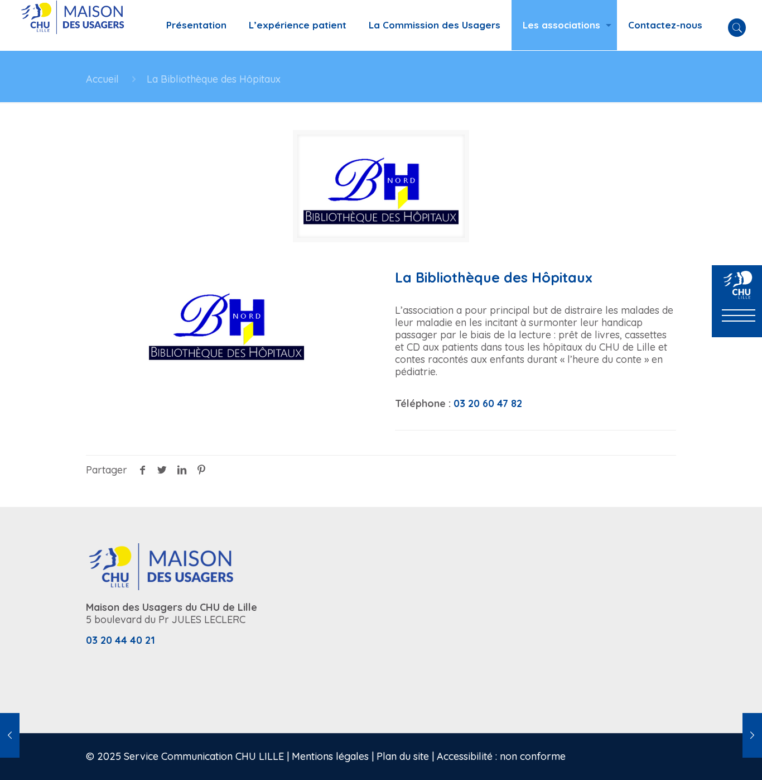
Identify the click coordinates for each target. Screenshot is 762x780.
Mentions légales (330, 756)
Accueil (102, 79)
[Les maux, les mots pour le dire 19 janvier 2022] (752, 735)
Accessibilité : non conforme (501, 756)
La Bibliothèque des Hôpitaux (214, 79)
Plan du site (403, 756)
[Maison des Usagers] (79, 25)
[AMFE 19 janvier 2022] (10, 735)
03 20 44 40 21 (120, 640)
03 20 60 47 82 (488, 403)
